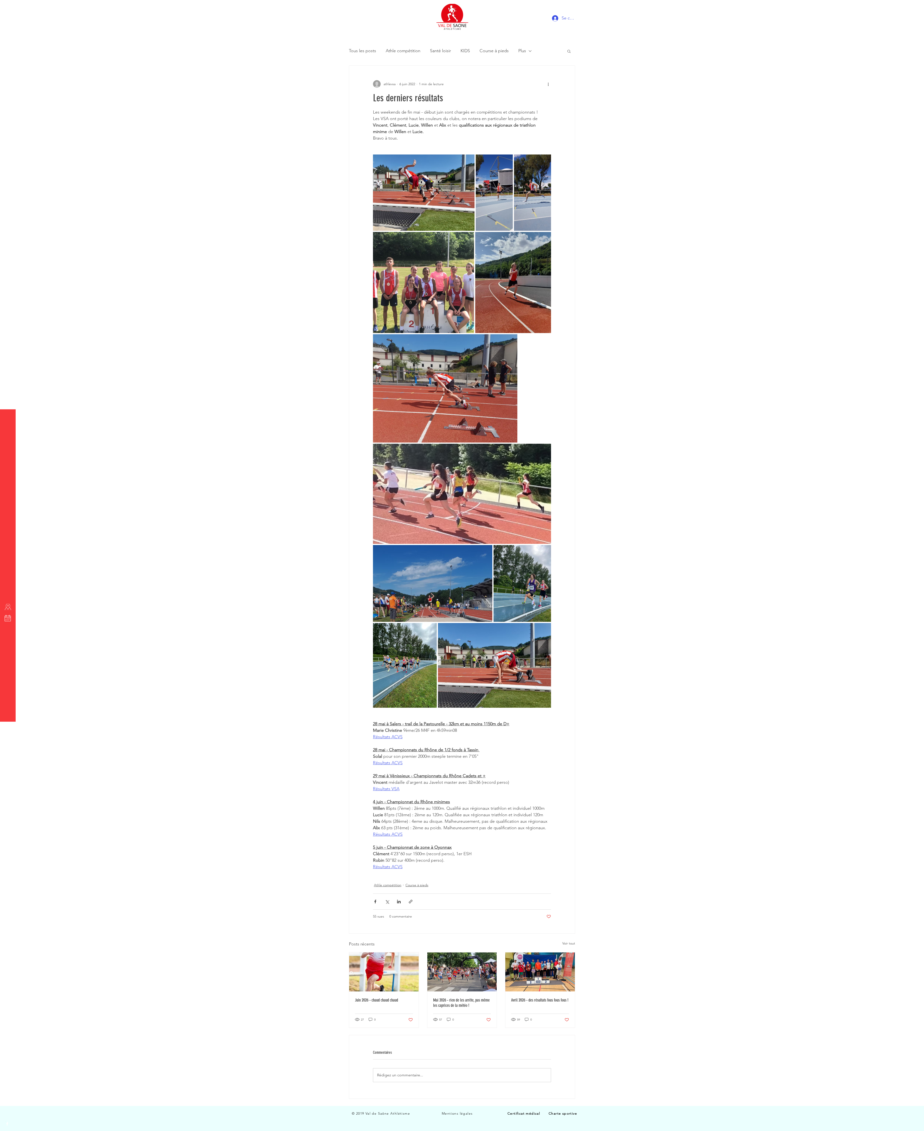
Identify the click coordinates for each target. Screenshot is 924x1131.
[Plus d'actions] (548, 84)
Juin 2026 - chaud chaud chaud (376, 1000)
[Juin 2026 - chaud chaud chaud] (384, 971)
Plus (522, 50)
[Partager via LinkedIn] (399, 901)
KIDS (465, 50)
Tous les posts (362, 50)
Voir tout (568, 943)
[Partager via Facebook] (375, 901)
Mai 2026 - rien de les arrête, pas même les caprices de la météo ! (461, 1002)
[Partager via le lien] (410, 901)
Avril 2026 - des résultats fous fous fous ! (539, 1000)
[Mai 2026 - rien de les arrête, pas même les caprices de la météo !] (462, 971)
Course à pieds (494, 50)
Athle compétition (403, 50)
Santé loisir (440, 50)
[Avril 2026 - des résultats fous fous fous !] (540, 971)
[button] (8, 7)
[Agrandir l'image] (424, 192)
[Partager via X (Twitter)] (387, 901)
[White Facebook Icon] (7, 1123)
